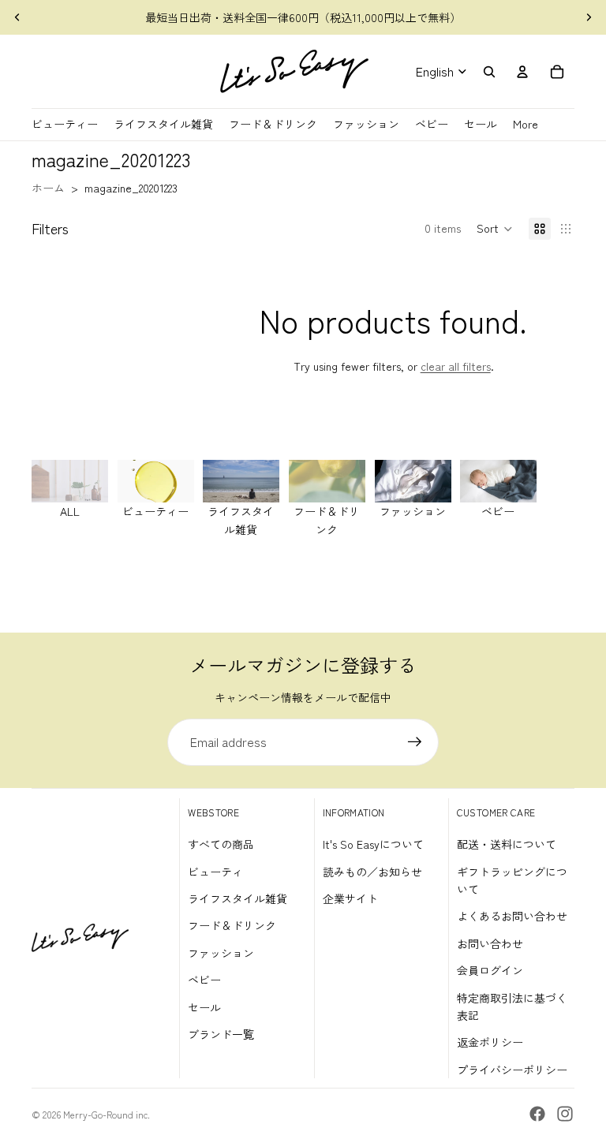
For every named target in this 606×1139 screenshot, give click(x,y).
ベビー (204, 980)
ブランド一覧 (221, 1034)
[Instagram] (565, 1113)
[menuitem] (525, 124)
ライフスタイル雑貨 (237, 898)
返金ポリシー (490, 1042)
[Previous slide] (17, 17)
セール (204, 1007)
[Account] (522, 71)
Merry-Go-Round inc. (106, 1114)
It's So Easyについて (373, 844)
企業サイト (350, 898)
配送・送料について (506, 844)
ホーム (48, 188)
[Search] (489, 71)
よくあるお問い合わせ (512, 916)
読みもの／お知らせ (372, 871)
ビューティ (215, 871)
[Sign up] (415, 742)
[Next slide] (588, 17)
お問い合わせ (490, 943)
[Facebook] (537, 1113)
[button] (495, 228)
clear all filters (456, 366)
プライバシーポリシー (512, 1069)
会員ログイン (490, 970)
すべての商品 (221, 844)
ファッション (221, 953)
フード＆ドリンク (232, 925)
